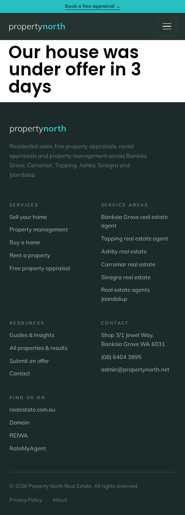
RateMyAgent (27, 448)
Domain (19, 422)
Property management (38, 229)
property (37, 26)
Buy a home (24, 242)
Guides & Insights (31, 334)
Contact (19, 373)
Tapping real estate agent (134, 238)
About (59, 499)
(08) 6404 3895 (121, 356)
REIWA (18, 435)
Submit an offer (29, 360)
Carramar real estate (128, 264)
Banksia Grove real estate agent (134, 221)
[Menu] (166, 26)
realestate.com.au (32, 409)
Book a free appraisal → (92, 6)
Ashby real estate (124, 251)
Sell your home (28, 216)
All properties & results (38, 347)
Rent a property (29, 255)
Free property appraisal (39, 268)
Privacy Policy (25, 499)
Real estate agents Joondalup (125, 294)
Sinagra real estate (126, 277)
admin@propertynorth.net (135, 369)
